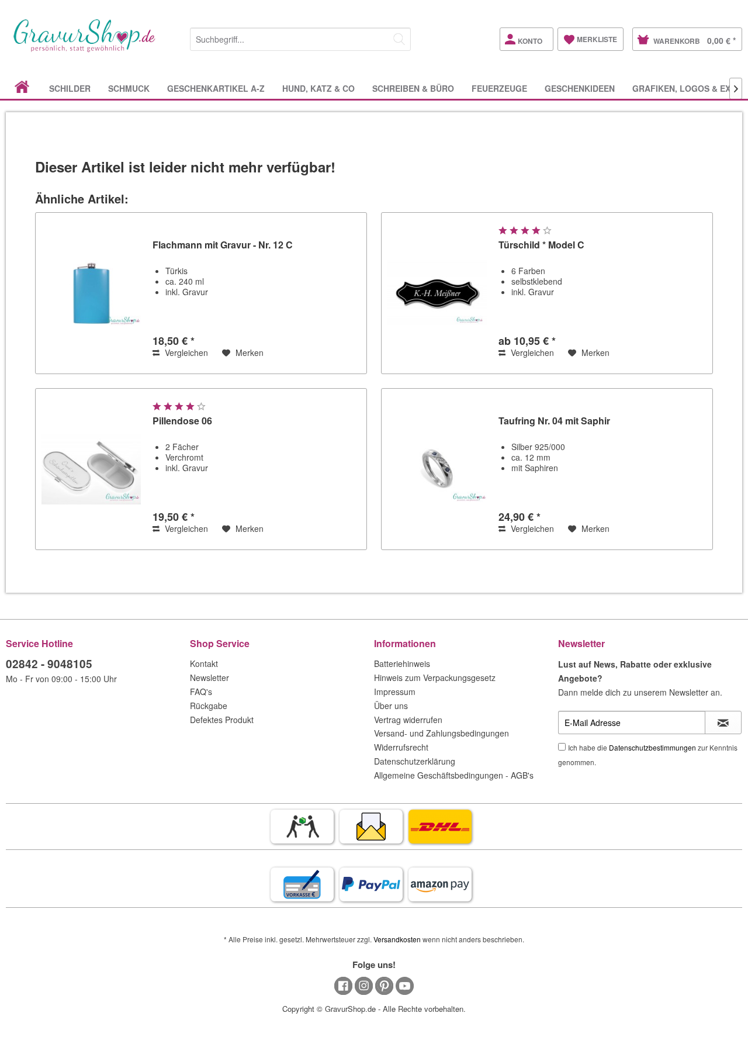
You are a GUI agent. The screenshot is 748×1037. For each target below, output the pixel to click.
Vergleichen (185, 352)
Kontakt (204, 663)
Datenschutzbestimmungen (652, 747)
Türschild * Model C (541, 245)
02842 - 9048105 (49, 664)
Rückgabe (208, 705)
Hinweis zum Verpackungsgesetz (435, 677)
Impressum (394, 691)
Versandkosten (397, 939)
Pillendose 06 (182, 421)
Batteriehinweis (402, 663)
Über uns (391, 705)
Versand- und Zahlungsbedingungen (441, 733)
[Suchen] (399, 39)
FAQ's (201, 691)
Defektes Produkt (222, 719)
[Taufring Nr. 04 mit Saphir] (437, 469)
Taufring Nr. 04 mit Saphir (554, 421)
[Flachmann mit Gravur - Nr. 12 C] (91, 293)
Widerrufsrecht (401, 747)
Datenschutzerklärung (414, 761)
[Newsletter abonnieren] (723, 722)
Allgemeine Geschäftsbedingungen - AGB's (454, 775)
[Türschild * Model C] (437, 293)
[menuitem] (300, 37)
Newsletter (209, 677)
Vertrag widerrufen (408, 719)
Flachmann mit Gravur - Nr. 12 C (223, 245)
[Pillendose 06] (91, 469)
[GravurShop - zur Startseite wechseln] (85, 48)
